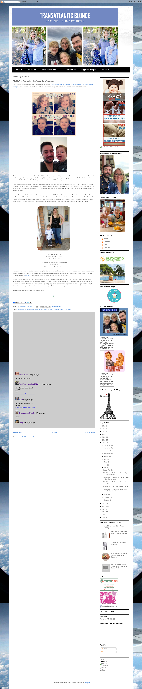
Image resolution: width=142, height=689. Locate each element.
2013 (104, 443)
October (106, 451)
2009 (104, 512)
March (106, 494)
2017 (104, 431)
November (107, 448)
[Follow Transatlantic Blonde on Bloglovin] (108, 418)
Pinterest (27, 275)
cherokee (21, 309)
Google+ (102, 659)
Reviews (105, 70)
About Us (18, 70)
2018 (104, 429)
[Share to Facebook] (47, 307)
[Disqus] (53, 341)
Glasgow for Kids (69, 70)
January (106, 500)
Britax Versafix (108, 470)
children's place (30, 309)
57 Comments (56, 306)
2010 (104, 509)
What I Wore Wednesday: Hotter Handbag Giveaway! (119, 532)
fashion (37, 309)
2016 (104, 434)
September (107, 453)
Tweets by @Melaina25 (107, 619)
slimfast (56, 309)
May (105, 465)
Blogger (87, 682)
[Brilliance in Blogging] (109, 147)
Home (54, 432)
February (107, 497)
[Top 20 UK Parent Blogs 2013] (114, 123)
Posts (105, 649)
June (105, 462)
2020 (104, 426)
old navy (50, 309)
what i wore (67, 309)
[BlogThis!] (43, 307)
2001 (104, 517)
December (107, 445)
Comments (106, 652)
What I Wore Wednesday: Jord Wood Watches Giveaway (119, 555)
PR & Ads (32, 70)
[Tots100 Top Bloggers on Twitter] (114, 145)
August (106, 456)
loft (42, 309)
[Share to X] (45, 307)
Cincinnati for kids (48, 70)
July (105, 459)
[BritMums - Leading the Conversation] (109, 606)
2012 (104, 503)
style (61, 309)
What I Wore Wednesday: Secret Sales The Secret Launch (116, 478)
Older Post (90, 432)
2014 (104, 440)
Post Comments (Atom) (29, 437)
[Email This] (41, 307)
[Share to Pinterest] (49, 307)
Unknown (107, 247)
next (45, 309)
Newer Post (18, 432)
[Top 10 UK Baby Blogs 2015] (114, 100)
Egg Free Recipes (88, 70)
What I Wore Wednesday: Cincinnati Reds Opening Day (115, 490)
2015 (104, 437)
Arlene (106, 239)
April (105, 467)
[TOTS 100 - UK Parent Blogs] (109, 590)
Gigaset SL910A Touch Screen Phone (115, 486)
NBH (105, 244)
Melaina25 (107, 242)
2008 (104, 515)
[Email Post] (36, 306)
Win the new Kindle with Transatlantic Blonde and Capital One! (119, 566)
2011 (104, 506)
